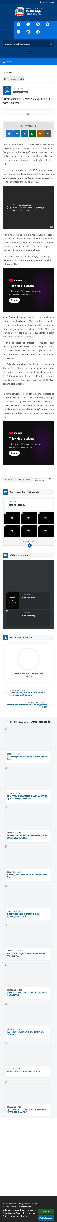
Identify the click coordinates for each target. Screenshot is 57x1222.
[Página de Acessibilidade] (37, 31)
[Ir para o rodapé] (23, 37)
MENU (8, 61)
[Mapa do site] (28, 31)
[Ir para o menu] (52, 31)
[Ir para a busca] (17, 37)
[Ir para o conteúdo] (46, 31)
